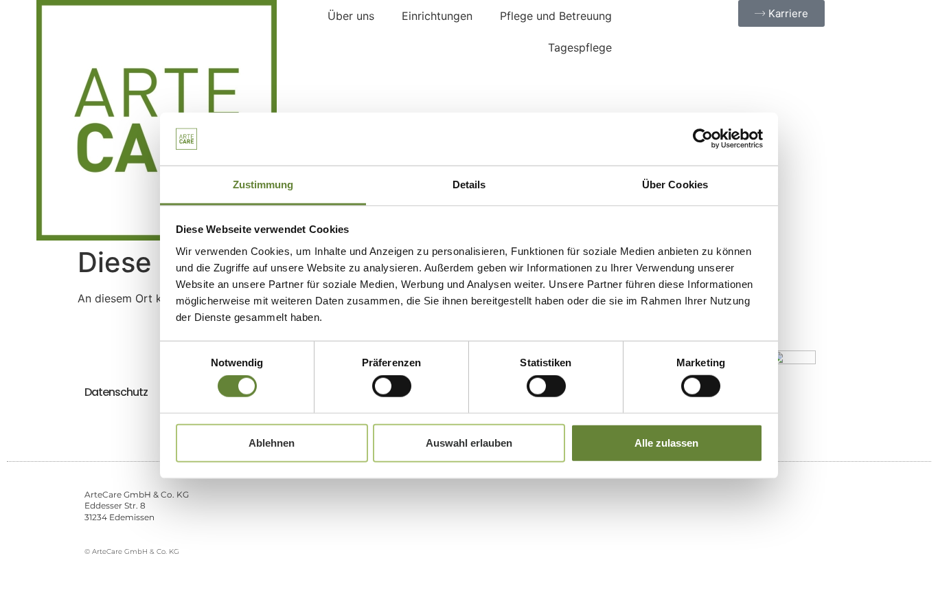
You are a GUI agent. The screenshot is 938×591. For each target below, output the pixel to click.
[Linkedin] (845, 523)
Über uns (351, 16)
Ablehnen (272, 442)
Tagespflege (580, 47)
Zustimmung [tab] (263, 184)
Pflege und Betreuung (556, 16)
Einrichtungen (437, 16)
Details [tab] (469, 184)
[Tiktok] (814, 523)
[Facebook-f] (752, 523)
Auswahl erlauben (469, 442)
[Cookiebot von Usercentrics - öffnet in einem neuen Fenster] (703, 139)
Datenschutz (116, 392)
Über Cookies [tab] (675, 184)
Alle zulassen (666, 442)
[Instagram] (783, 523)
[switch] (391, 386)
